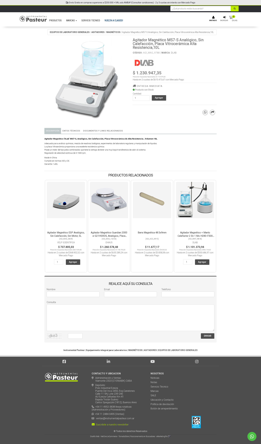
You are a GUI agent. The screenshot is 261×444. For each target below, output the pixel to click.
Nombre (51, 289)
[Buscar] (235, 8)
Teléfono (166, 289)
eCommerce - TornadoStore (118, 436)
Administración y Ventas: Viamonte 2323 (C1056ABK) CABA (112, 379)
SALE (153, 395)
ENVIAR (207, 336)
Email (107, 289)
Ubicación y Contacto (162, 399)
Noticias (155, 377)
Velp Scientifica (66, 242)
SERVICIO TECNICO (90, 20)
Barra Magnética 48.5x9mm (152, 232)
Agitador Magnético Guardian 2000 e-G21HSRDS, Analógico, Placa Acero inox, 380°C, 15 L (109, 236)
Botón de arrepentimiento (164, 408)
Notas (154, 382)
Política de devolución (162, 404)
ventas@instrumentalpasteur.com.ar (114, 418)
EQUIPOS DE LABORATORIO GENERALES (70, 32)
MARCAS (70, 20)
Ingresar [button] (224, 20)
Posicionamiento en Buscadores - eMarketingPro (149, 436)
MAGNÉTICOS (113, 32)
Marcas (155, 391)
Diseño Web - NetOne (98, 436)
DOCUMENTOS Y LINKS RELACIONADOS (103, 131)
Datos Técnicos (71, 131)
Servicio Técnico (159, 386)
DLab (174, 53)
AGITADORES (98, 32)
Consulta (51, 302)
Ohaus (109, 242)
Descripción (53, 131)
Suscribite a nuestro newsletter (112, 424)
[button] (169, 436)
